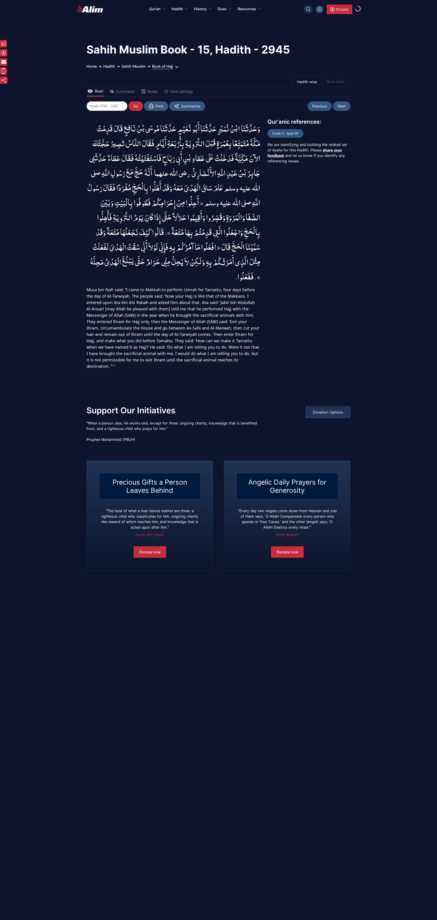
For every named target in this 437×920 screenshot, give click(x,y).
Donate (342, 9)
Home (91, 66)
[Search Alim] (308, 9)
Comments (125, 91)
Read (99, 91)
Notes (152, 91)
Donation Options (328, 412)
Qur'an (154, 9)
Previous (319, 106)
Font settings (181, 91)
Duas (222, 9)
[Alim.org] (91, 9)
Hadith (177, 9)
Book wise (335, 81)
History (200, 9)
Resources (247, 9)
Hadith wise (307, 81)
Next (342, 106)
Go (135, 106)
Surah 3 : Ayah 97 (285, 133)
